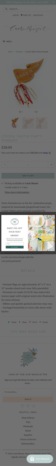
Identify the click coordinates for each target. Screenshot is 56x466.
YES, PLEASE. (14, 247)
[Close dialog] (53, 216)
